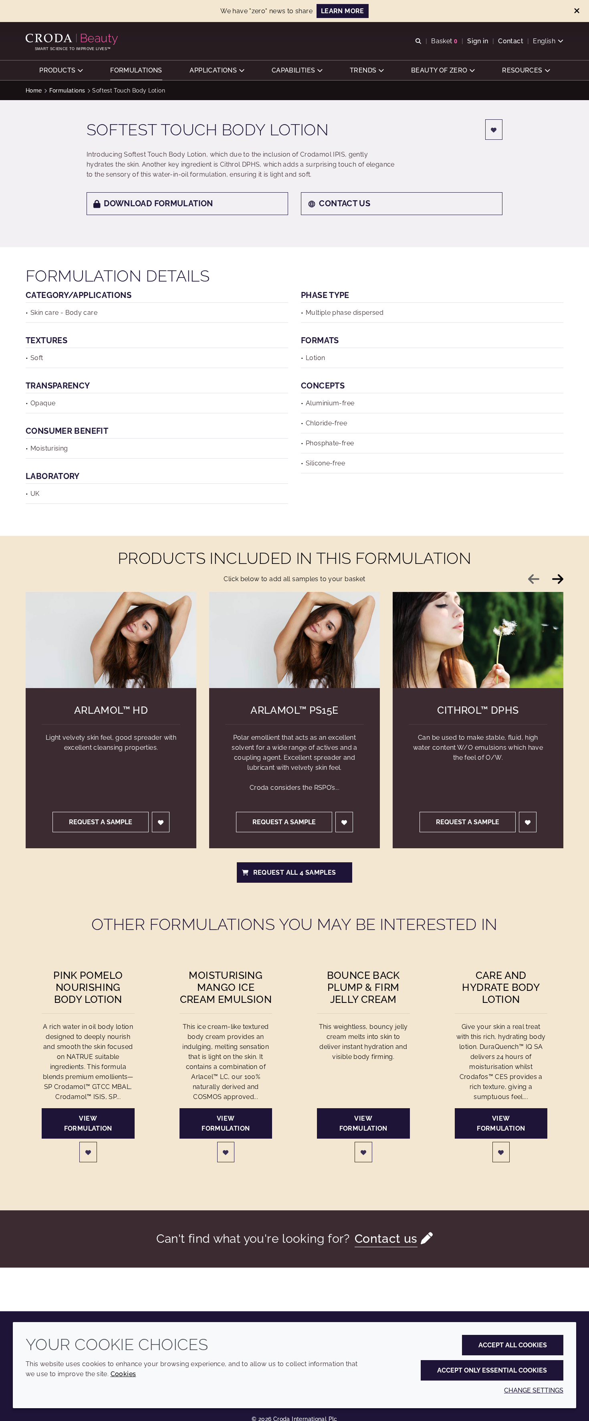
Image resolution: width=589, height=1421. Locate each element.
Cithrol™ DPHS (477, 710)
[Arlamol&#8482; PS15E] (294, 640)
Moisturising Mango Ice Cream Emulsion (226, 987)
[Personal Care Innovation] (73, 39)
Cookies (123, 1374)
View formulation (88, 1123)
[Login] (494, 129)
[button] (61, 70)
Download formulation (158, 203)
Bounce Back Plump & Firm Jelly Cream (363, 987)
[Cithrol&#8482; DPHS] (478, 640)
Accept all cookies (512, 1345)
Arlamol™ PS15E (294, 710)
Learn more (342, 11)
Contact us (344, 203)
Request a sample (100, 822)
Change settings (533, 1390)
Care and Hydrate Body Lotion (501, 987)
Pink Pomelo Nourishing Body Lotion (88, 987)
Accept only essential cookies (492, 1370)
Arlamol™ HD (111, 710)
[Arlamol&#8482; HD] (111, 640)
